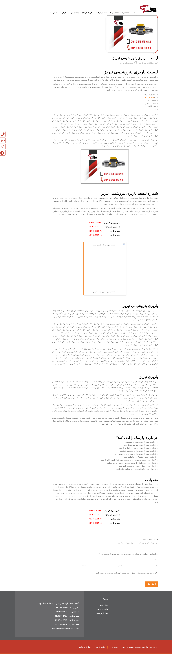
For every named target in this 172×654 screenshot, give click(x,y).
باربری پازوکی (148, 97)
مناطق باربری (102, 609)
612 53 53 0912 (95, 223)
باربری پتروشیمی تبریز (149, 543)
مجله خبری (125, 63)
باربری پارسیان (143, 63)
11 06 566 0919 (95, 227)
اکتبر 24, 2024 (153, 63)
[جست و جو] (16, 6)
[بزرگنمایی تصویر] (104, 33)
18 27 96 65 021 (95, 235)
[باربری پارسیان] (148, 10)
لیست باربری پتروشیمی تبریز (129, 543)
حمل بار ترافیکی (102, 613)
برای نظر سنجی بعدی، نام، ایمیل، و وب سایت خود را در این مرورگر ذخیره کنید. (126, 573)
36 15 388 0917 (61, 624)
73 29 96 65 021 (95, 231)
